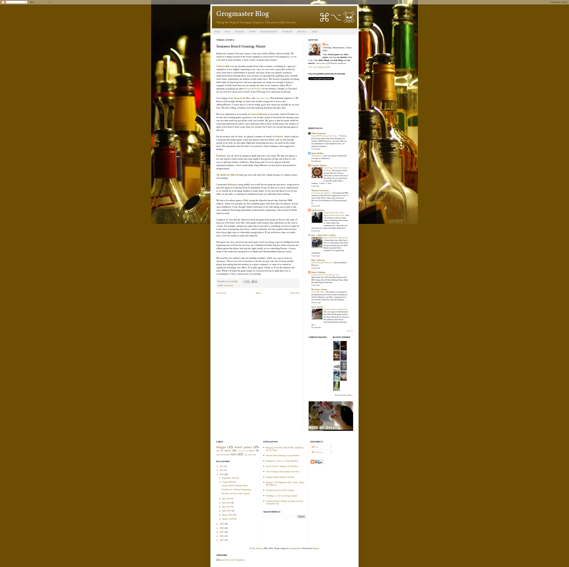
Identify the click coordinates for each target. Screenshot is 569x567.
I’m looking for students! (321, 192)
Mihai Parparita (318, 133)
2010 (222, 474)
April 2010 (227, 510)
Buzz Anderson (318, 260)
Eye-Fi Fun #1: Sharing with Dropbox (282, 466)
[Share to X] (250, 281)
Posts (316, 446)
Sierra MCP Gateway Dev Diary (324, 135)
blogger (221, 447)
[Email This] (244, 281)
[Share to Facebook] (253, 281)
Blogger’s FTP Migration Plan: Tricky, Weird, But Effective (285, 483)
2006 (222, 536)
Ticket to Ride (223, 66)
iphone (227, 450)
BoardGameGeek (269, 31)
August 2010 (227, 481)
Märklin (258, 88)
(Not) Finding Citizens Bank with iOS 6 (283, 471)
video (233, 454)
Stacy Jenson (317, 306)
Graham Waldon (318, 165)
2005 (222, 540)
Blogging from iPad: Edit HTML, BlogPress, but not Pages (285, 448)
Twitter (252, 31)
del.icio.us (302, 31)
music (252, 450)
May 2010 (226, 506)
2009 (222, 523)
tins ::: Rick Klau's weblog (323, 235)
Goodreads (287, 31)
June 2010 (226, 502)
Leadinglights (295, 548)
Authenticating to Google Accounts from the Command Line (284, 502)
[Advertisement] (330, 103)
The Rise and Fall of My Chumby (236, 493)
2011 (222, 470)
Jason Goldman (318, 272)
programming (221, 454)
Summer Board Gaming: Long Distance (282, 455)
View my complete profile (319, 67)
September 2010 (229, 477)
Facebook (239, 31)
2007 (222, 532)
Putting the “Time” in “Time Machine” (282, 460)
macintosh (241, 450)
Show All (350, 331)
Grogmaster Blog (242, 14)
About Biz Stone (318, 291)
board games (228, 285)
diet (217, 450)
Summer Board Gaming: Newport (280, 477)
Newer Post (221, 293)
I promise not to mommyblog (335, 309)
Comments (318, 452)
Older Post (294, 293)
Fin (327, 44)
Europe (247, 88)
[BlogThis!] (247, 281)
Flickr (314, 31)
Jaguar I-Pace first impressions (336, 237)
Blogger (316, 548)
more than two (262, 97)
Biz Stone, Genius (319, 289)
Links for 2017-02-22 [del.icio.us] (325, 274)
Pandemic (221, 155)
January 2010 (228, 518)
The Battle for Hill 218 (227, 174)
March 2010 (227, 514)
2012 (222, 466)
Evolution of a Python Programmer (236, 489)
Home (217, 31)
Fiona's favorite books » (344, 395)
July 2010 (226, 498)
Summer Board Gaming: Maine (235, 485)
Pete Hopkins (257, 548)
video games (248, 454)
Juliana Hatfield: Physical (321, 262)
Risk (246, 200)
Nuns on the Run (242, 98)
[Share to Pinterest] (256, 281)
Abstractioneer (318, 210)
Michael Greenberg (320, 190)
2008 (222, 528)
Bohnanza (233, 184)
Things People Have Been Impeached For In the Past (334, 213)
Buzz (227, 31)
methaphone (316, 155)
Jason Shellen (317, 153)
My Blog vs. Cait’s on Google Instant (281, 495)
